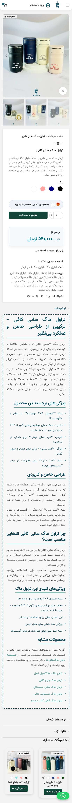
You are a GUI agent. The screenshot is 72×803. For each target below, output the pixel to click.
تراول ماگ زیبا (40, 281)
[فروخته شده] (53, 762)
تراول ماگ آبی (18, 273)
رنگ (61, 183)
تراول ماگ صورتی (21, 281)
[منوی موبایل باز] (67, 5)
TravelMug (47, 273)
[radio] (60, 189)
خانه (61, 136)
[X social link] (41, 296)
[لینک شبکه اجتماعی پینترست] (37, 296)
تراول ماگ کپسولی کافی (48, 694)
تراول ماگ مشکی (47, 290)
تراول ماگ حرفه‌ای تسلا (19, 782)
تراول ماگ (51, 267)
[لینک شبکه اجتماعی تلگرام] (28, 296)
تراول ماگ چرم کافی (51, 680)
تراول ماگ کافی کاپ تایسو (47, 701)
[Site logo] (58, 5)
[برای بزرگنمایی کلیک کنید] (63, 91)
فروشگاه (52, 136)
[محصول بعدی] (54, 143)
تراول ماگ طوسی (54, 286)
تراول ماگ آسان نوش (32, 267)
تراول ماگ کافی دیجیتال (48, 687)
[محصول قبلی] (61, 143)
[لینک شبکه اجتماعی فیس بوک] (46, 296)
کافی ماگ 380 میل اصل (48, 673)
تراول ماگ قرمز (35, 286)
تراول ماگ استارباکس (51, 277)
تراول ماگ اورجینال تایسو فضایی (53, 784)
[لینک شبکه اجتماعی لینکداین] (33, 296)
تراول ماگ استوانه (28, 277)
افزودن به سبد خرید (28, 215)
